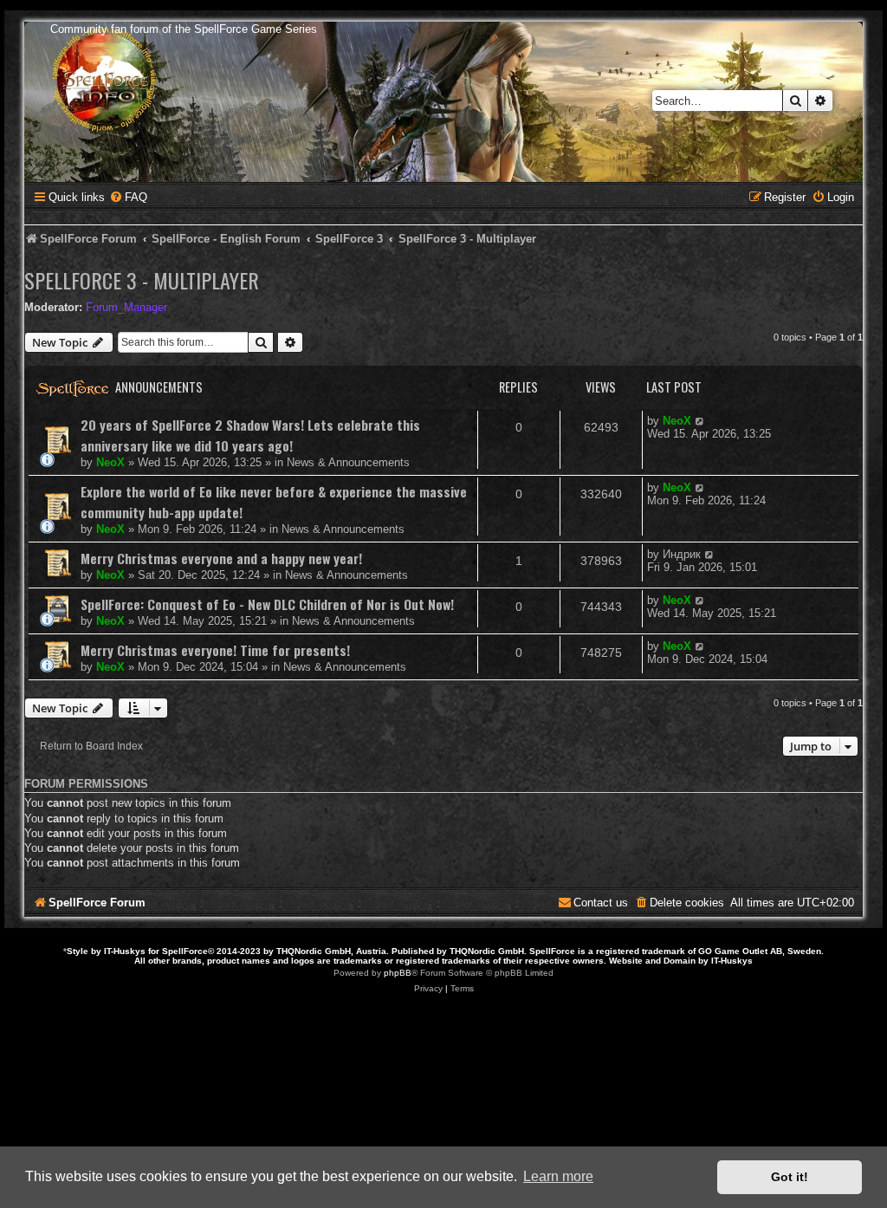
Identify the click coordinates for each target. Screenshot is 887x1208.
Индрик (682, 554)
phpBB (397, 972)
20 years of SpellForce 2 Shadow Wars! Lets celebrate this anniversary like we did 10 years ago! (250, 435)
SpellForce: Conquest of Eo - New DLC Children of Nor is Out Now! (267, 604)
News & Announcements (348, 462)
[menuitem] (128, 197)
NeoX (110, 462)
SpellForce (185, 951)
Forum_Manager (126, 307)
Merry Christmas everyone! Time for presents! (215, 650)
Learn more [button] (558, 1176)
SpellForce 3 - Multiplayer (141, 280)
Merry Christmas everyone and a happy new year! (221, 558)
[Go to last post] (700, 420)
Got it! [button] (789, 1177)
